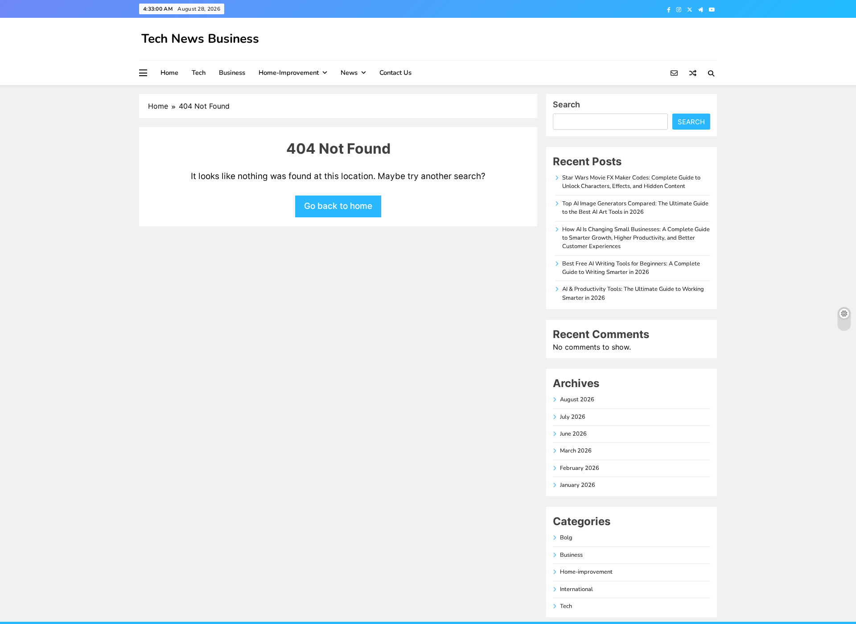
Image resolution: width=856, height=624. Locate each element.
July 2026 (572, 417)
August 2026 (577, 400)
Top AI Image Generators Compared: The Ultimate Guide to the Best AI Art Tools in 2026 (635, 208)
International (576, 589)
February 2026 (579, 468)
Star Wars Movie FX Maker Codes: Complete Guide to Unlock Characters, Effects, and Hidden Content (631, 182)
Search (566, 104)
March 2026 (576, 451)
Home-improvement (289, 72)
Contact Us (395, 72)
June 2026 (573, 434)
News (349, 72)
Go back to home (338, 206)
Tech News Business (200, 38)
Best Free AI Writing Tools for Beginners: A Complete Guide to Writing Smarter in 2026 (631, 268)
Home (169, 72)
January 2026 (577, 485)
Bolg (566, 538)
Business (232, 72)
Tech (199, 72)
